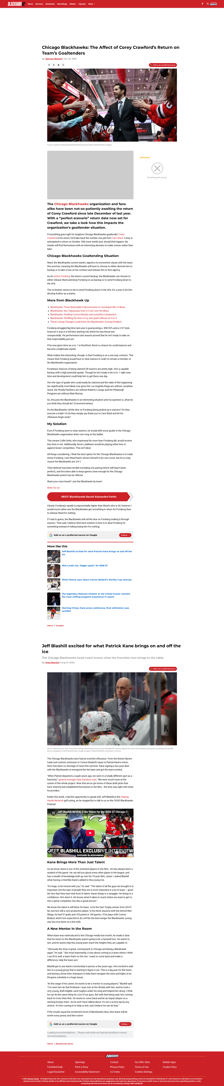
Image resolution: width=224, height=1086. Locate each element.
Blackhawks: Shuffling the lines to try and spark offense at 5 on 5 (83, 318)
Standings (62, 4)
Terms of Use (142, 1067)
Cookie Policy (170, 1067)
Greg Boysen (52, 662)
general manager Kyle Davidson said (77, 779)
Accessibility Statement (87, 1071)
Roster (73, 4)
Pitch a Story (81, 1067)
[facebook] (202, 4)
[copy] (63, 65)
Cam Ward (117, 238)
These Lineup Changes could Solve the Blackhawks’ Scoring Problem (86, 321)
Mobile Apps (169, 1062)
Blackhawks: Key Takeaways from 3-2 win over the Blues (79, 310)
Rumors (39, 4)
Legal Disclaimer (56, 1071)
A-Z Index (115, 1071)
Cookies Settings (143, 1071)
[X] (208, 4)
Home (50, 625)
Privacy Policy (117, 1067)
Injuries (82, 4)
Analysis (60, 625)
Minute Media (33, 1079)
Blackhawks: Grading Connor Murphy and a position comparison (83, 314)
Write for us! (53, 487)
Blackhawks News (64, 1044)
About (50, 1062)
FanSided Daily (55, 1067)
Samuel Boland (53, 59)
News (30, 4)
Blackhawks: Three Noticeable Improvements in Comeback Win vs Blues (87, 307)
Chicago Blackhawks (71, 204)
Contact (114, 1062)
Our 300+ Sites (142, 1062)
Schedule (50, 4)
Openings (80, 1062)
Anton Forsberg (62, 276)
